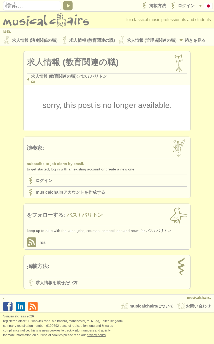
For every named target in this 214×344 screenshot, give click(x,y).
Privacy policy (96, 335)
